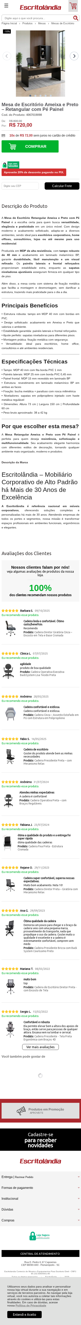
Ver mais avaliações (40, 1047)
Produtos (27, 23)
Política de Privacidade (31, 1305)
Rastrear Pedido (24, 1177)
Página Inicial (10, 23)
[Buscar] (75, 18)
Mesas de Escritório (62, 23)
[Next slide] (74, 56)
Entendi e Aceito (24, 1314)
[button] (30, 96)
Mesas (42, 23)
